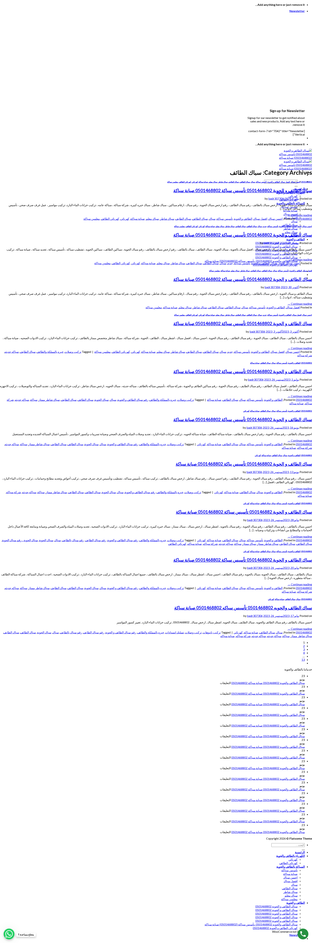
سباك (294, 221)
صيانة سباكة (290, 210)
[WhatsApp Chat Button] (9, 934)
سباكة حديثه (274, 636)
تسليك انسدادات (174, 632)
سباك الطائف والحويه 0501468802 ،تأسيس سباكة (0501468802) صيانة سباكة (251, 261)
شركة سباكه (304, 355)
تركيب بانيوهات (212, 632)
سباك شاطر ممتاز (49, 399)
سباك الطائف (245, 182)
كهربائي (293, 196)
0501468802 (306, 182)
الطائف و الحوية (295, 239)
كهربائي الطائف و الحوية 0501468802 (275, 928)
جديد (265, 226)
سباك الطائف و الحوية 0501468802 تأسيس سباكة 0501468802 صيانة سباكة (242, 190)
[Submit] (296, 186)
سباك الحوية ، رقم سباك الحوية (20, 540)
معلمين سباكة (172, 182)
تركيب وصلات (73, 351)
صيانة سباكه (296, 403)
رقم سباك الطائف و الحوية (132, 399)
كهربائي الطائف (185, 182)
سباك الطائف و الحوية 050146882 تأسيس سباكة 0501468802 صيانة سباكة (244, 511)
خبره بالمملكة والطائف (50, 351)
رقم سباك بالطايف (73, 540)
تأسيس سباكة (261, 182)
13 (303, 659)
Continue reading (299, 215)
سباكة (33, 399)
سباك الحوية (101, 399)
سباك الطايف (233, 182)
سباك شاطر (290, 228)
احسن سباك (295, 182)
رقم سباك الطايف (95, 540)
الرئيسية (300, 852)
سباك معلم (213, 182)
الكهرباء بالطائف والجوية (290, 855)
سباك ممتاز (249, 543)
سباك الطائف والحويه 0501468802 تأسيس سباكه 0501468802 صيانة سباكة (243, 607)
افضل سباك (285, 182)
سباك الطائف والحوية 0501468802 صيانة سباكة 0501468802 (268, 683)
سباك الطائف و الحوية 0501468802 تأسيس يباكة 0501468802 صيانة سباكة (244, 463)
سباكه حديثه (12, 351)
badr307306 (276, 198)
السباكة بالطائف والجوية (290, 866)
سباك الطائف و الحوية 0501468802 (276, 246)
